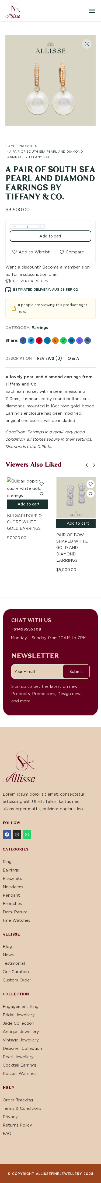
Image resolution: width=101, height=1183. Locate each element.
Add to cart (50, 236)
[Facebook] (7, 834)
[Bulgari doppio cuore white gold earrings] (26, 488)
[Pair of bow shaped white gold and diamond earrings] (75, 498)
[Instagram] (17, 834)
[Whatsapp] (27, 834)
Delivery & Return (30, 281)
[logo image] (12, 10)
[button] (86, 465)
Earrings (40, 327)
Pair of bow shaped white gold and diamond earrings (70, 547)
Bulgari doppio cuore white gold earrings (22, 522)
